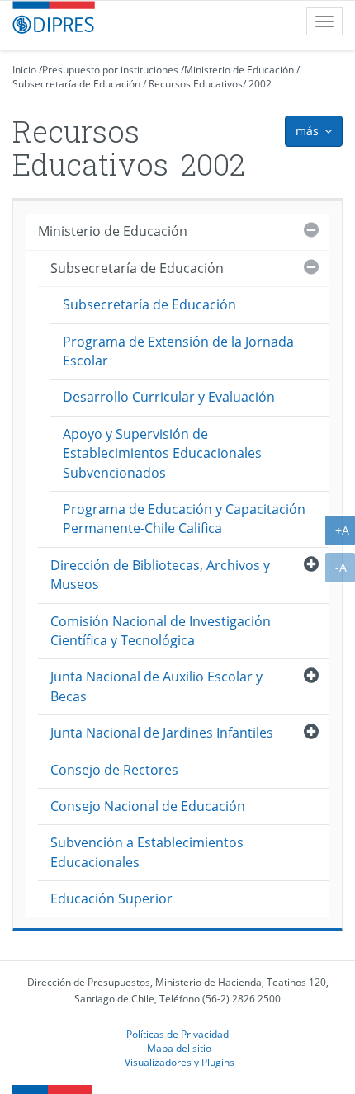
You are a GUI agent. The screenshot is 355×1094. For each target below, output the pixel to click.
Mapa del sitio (179, 1047)
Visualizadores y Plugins (179, 1061)
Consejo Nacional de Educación (147, 806)
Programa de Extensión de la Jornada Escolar (178, 351)
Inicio (24, 70)
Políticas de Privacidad (177, 1033)
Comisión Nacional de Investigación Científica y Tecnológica (160, 630)
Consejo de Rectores (114, 770)
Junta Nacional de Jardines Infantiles (161, 733)
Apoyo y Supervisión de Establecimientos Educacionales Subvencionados (162, 453)
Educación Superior (111, 898)
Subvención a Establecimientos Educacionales (147, 851)
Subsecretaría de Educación (76, 84)
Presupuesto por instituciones (110, 70)
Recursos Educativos (196, 84)
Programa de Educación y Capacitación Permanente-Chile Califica (184, 518)
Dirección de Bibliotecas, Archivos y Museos (160, 574)
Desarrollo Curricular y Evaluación (169, 397)
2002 (260, 84)
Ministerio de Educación (239, 70)
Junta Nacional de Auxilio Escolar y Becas (156, 686)
